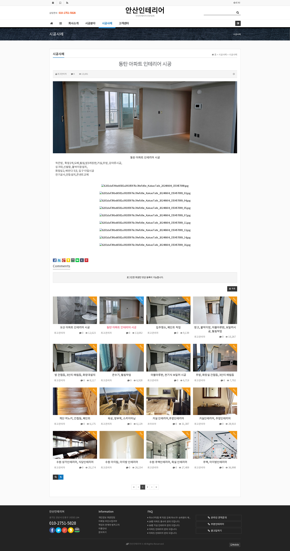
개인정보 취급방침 (107, 517)
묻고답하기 (216, 531)
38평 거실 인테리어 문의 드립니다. (164, 525)
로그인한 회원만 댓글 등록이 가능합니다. (145, 277)
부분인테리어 (217, 524)
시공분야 (90, 23)
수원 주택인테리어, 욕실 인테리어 (168, 462)
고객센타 (124, 23)
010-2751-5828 (62, 523)
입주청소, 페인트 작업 (168, 327)
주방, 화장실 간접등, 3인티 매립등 (215, 375)
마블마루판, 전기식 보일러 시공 (168, 375)
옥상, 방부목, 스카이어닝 (122, 418)
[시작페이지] (53, 3)
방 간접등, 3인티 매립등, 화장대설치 (75, 375)
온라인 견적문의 (218, 517)
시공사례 (107, 23)
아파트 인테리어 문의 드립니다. (163, 529)
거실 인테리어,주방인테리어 (168, 418)
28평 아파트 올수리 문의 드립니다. (164, 521)
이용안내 (103, 528)
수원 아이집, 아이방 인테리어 (121, 462)
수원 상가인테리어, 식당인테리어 (75, 462)
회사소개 (73, 23)
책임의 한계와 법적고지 (109, 525)
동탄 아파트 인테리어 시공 (145, 157)
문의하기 (103, 532)
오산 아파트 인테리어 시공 (75, 327)
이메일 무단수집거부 (108, 521)
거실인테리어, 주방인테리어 (215, 418)
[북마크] (60, 3)
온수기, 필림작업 (121, 375)
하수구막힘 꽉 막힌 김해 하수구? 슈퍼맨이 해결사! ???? (170, 518)
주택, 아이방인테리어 (215, 462)
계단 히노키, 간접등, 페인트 (74, 418)
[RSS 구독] (67, 3)
